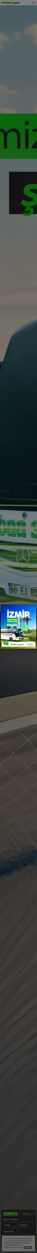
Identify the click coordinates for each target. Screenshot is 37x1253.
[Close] (35, 605)
